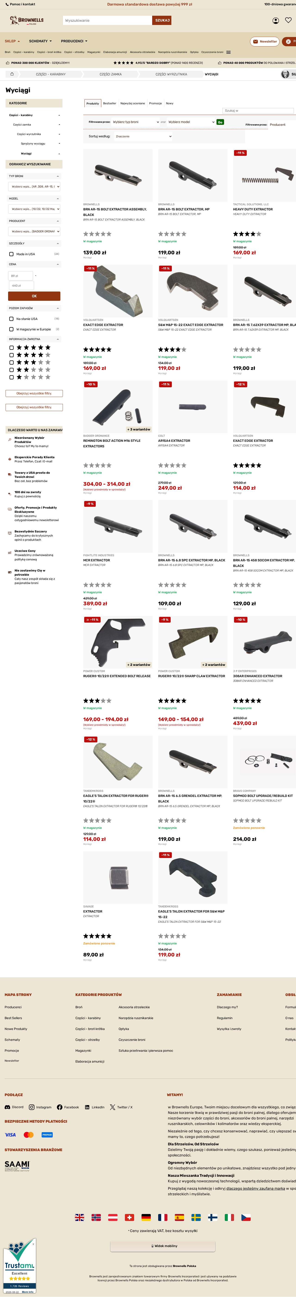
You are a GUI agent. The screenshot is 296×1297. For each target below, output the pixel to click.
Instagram (43, 1107)
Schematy (38, 41)
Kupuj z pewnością (27, 496)
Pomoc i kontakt (22, 4)
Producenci (72, 41)
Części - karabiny (23, 52)
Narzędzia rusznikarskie (172, 52)
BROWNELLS (91, 204)
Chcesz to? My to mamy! (31, 446)
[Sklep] (10, 74)
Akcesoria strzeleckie (142, 52)
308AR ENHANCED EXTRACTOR (257, 676)
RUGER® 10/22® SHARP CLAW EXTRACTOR (191, 676)
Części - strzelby (74, 52)
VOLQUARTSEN (93, 320)
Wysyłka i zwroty (229, 1029)
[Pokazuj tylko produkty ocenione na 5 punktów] (34, 347)
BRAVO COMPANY (244, 791)
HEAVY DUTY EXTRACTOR (253, 209)
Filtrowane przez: (99, 121)
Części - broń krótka (49, 52)
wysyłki (191, 1231)
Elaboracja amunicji (115, 52)
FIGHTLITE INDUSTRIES (98, 555)
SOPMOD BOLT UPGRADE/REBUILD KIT (263, 796)
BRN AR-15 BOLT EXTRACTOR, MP (184, 209)
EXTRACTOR (92, 911)
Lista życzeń (289, 20)
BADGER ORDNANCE (96, 435)
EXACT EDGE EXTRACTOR (103, 325)
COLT (161, 435)
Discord (17, 1107)
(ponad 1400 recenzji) (169, 63)
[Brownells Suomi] (212, 1217)
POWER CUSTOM (94, 671)
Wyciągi (87, 257)
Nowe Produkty (16, 1029)
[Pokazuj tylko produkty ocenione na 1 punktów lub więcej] (34, 376)
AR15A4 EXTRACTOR (174, 441)
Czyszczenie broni (212, 52)
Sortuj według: (99, 136)
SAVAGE (88, 906)
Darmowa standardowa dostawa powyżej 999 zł (149, 4)
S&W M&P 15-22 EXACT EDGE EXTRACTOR (190, 325)
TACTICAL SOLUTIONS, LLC (251, 204)
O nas (289, 1018)
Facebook (71, 1107)
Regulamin (224, 1018)
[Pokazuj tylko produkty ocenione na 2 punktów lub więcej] (34, 369)
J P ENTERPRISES (245, 671)
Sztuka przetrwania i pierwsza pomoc (146, 1051)
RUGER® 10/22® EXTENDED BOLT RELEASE (117, 676)
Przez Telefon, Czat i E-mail (33, 461)
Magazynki (93, 52)
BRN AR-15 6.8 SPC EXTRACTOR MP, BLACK (191, 560)
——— (228, 51)
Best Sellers (13, 1018)
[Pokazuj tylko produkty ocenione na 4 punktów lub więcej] (34, 354)
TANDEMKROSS (93, 791)
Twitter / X (125, 1107)
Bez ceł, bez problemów (31, 481)
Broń (7, 52)
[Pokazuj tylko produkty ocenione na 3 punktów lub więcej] (34, 362)
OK (34, 296)
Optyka (194, 52)
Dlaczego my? (227, 1007)
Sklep (10, 41)
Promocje (12, 1051)
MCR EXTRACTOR (96, 560)
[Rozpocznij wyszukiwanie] (161, 20)
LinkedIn (98, 1107)
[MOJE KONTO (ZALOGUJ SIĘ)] (276, 20)
